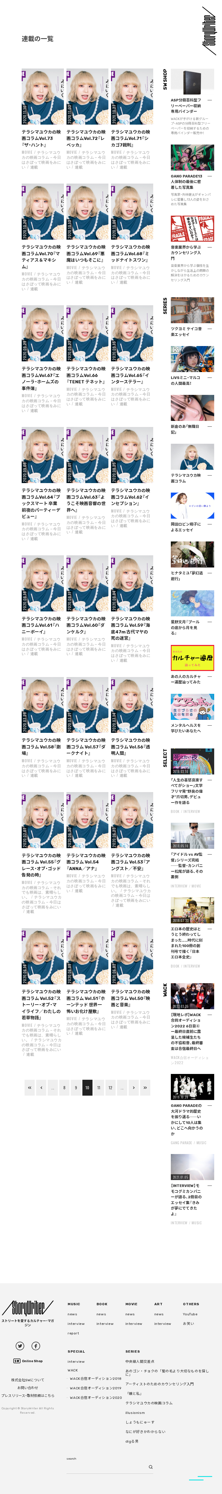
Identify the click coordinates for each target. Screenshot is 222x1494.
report (73, 1333)
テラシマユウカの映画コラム (149, 1403)
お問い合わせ (27, 1388)
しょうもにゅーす (140, 1422)
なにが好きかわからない (145, 1432)
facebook (36, 1346)
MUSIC (202, 1142)
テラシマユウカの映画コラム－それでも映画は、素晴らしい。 (41, 889)
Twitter (20, 1346)
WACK (73, 1370)
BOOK (175, 811)
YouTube (190, 1314)
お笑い (188, 1324)
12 (110, 1087)
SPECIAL (76, 1351)
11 (99, 1087)
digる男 (132, 1441)
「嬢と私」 (134, 1394)
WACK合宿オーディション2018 (95, 1379)
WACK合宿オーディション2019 (95, 1388)
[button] (43, 97)
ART (158, 1304)
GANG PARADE (181, 1142)
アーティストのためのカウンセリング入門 (159, 1384)
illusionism (135, 1413)
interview (76, 1324)
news (72, 1314)
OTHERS (191, 1304)
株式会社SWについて (27, 1380)
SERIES (132, 1351)
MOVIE (27, 152)
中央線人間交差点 (140, 1362)
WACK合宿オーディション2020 (96, 1398)
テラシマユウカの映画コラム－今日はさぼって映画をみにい (41, 159)
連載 (34, 167)
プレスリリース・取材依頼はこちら (28, 1396)
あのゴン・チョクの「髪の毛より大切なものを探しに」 (167, 1373)
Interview (192, 811)
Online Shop (32, 1361)
